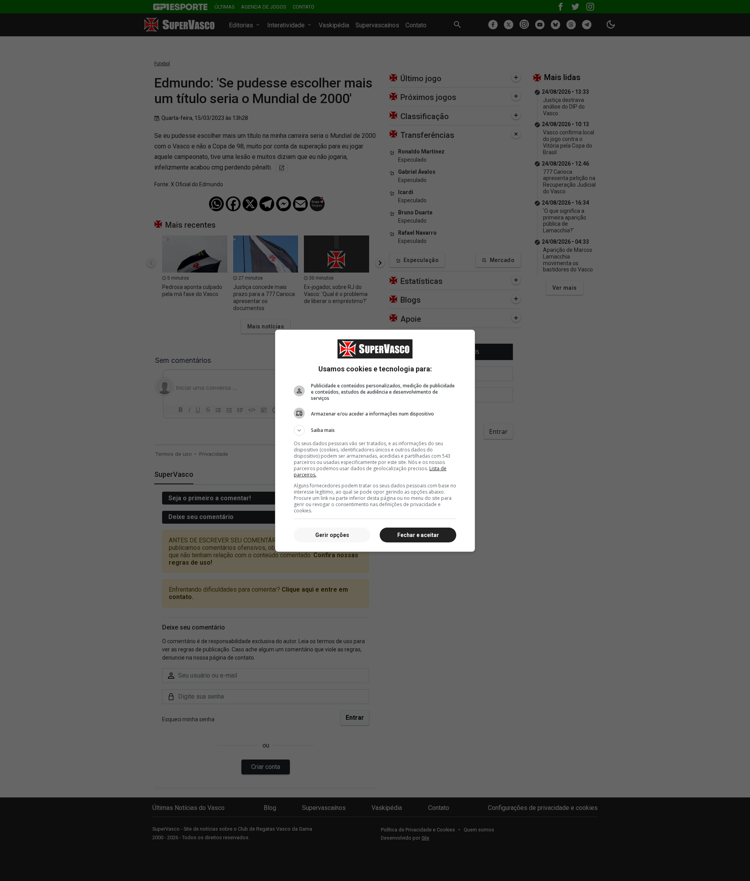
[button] (375, 430)
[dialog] (375, 441)
